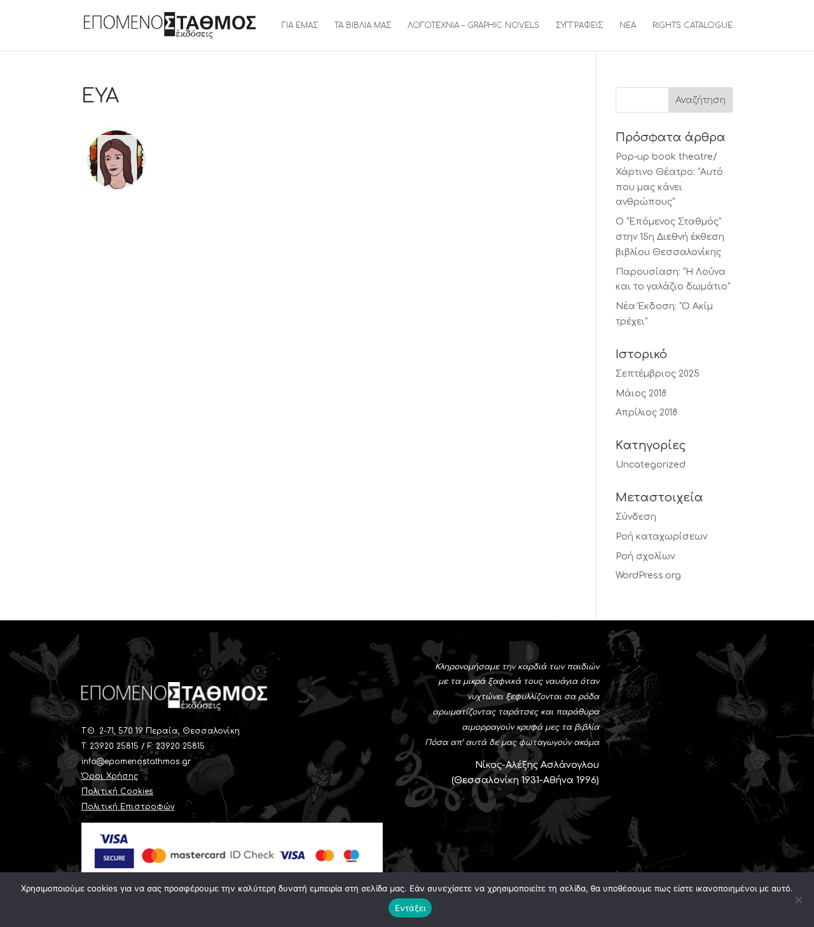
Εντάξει (410, 908)
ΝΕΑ (627, 25)
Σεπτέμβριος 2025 (658, 374)
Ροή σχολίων (645, 556)
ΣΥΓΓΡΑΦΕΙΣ (579, 25)
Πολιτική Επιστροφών (127, 806)
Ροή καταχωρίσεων (661, 536)
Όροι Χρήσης (109, 776)
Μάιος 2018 (641, 393)
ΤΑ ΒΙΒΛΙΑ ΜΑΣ (363, 25)
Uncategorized (651, 465)
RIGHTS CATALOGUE (692, 25)
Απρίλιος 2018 (646, 412)
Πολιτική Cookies (117, 791)
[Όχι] (798, 899)
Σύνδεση (636, 517)
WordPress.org (648, 575)
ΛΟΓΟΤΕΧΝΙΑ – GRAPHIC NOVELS (473, 25)
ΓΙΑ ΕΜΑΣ (300, 25)
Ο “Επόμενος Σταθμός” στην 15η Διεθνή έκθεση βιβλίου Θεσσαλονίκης (670, 237)
